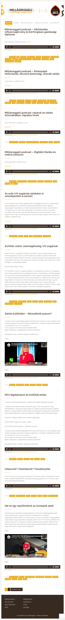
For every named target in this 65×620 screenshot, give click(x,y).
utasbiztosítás (9, 61)
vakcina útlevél (53, 495)
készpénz (40, 181)
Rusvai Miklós (36, 59)
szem (30, 236)
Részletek (28, 42)
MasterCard (48, 181)
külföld (37, 459)
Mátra (54, 181)
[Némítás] (53, 47)
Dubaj (28, 495)
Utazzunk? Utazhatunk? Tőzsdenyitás (27, 468)
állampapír (13, 100)
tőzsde (46, 102)
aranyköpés (13, 459)
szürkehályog (37, 236)
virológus (18, 61)
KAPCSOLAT (27, 602)
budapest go (31, 56)
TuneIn (31, 50)
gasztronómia (42, 100)
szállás (45, 384)
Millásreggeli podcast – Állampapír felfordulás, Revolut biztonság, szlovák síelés (32, 72)
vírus (25, 579)
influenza (8, 59)
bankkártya (13, 181)
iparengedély (22, 301)
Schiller (35, 301)
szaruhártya (47, 301)
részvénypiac (20, 102)
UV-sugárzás (46, 236)
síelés (51, 59)
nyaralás (55, 576)
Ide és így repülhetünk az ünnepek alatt (29, 505)
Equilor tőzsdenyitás (32, 142)
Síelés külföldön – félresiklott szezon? (28, 313)
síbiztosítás (45, 59)
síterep (39, 384)
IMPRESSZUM (27, 599)
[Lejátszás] (7, 47)
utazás (45, 495)
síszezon (32, 384)
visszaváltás (53, 102)
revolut (28, 102)
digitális (20, 459)
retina (20, 236)
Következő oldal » (17, 589)
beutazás (12, 384)
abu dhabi (12, 495)
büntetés (22, 142)
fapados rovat (39, 576)
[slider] (57, 46)
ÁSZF (6, 607)
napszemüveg (13, 236)
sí (11, 183)
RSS (36, 50)
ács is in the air (14, 142)
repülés (34, 495)
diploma (38, 56)
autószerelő (13, 301)
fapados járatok (30, 576)
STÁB (25, 605)
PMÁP (13, 102)
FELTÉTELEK (9, 602)
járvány (15, 59)
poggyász (8, 579)
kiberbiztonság (52, 100)
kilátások (8, 102)
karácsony (48, 576)
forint (34, 100)
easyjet (22, 576)
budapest (23, 56)
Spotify (26, 50)
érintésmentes (32, 181)
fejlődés (26, 459)
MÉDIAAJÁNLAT (10, 599)
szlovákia (39, 102)
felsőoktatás (54, 56)
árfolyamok (21, 100)
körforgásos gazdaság (25, 59)
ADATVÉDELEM (10, 605)
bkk (18, 56)
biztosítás (12, 56)
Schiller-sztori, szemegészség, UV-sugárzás (31, 246)
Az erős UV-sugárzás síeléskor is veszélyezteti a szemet (24, 195)
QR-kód (7, 183)
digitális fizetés (22, 181)
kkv (32, 459)
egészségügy (45, 56)
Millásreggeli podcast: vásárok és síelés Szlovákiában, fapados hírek (29, 114)
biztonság (28, 100)
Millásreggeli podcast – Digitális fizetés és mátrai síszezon (30, 153)
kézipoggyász (43, 142)
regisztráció (20, 384)
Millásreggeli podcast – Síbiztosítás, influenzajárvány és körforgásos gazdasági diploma (30, 32)
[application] (32, 47)
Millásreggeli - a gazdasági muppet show (32, 10)
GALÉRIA (26, 607)
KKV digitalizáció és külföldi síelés (25, 394)
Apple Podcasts (18, 50)
